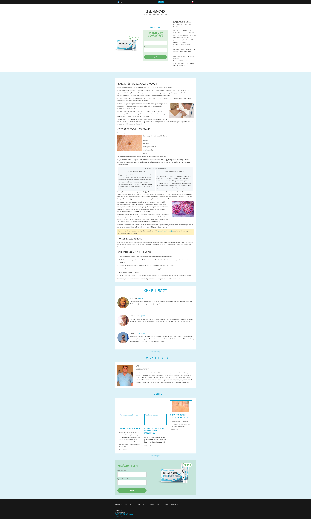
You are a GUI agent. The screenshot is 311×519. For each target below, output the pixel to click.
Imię (145, 39)
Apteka (158, 504)
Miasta (144, 504)
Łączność (165, 504)
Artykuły (151, 504)
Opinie (138, 504)
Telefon (145, 46)
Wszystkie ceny (175, 504)
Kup (155, 57)
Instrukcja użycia (130, 504)
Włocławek (142, 333)
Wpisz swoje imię (121, 470)
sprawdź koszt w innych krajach (165, 231)
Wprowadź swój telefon (123, 479)
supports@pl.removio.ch (120, 512)
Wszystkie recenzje (155, 352)
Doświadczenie (119, 504)
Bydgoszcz (141, 298)
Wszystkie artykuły (155, 456)
